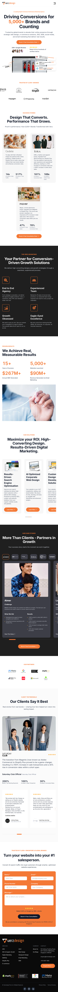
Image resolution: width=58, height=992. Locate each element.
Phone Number (10, 883)
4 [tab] (25, 639)
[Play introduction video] (29, 733)
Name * (7, 875)
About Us (35, 949)
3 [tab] (19, 639)
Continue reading (11, 815)
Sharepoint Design (24, 955)
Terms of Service (52, 985)
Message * (8, 892)
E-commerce (5, 963)
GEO (3, 949)
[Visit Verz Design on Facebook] (24, 989)
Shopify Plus (5, 960)
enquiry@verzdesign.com (48, 956)
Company (34, 883)
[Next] (55, 808)
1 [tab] (5, 639)
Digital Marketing (7, 955)
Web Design (22, 952)
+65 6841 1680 (45, 960)
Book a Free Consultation (28, 646)
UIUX (20, 949)
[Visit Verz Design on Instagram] (29, 989)
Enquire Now (47, 966)
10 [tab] (48, 834)
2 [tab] (12, 639)
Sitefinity (4, 958)
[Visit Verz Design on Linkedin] (33, 989)
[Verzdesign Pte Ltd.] (8, 3)
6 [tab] (39, 639)
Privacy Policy (42, 985)
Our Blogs (35, 952)
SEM (20, 960)
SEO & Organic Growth (8, 952)
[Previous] (2, 808)
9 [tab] (43, 834)
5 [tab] (32, 639)
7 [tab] (45, 639)
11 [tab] (53, 834)
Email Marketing (23, 958)
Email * (33, 875)
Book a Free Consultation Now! (28, 42)
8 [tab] (52, 639)
